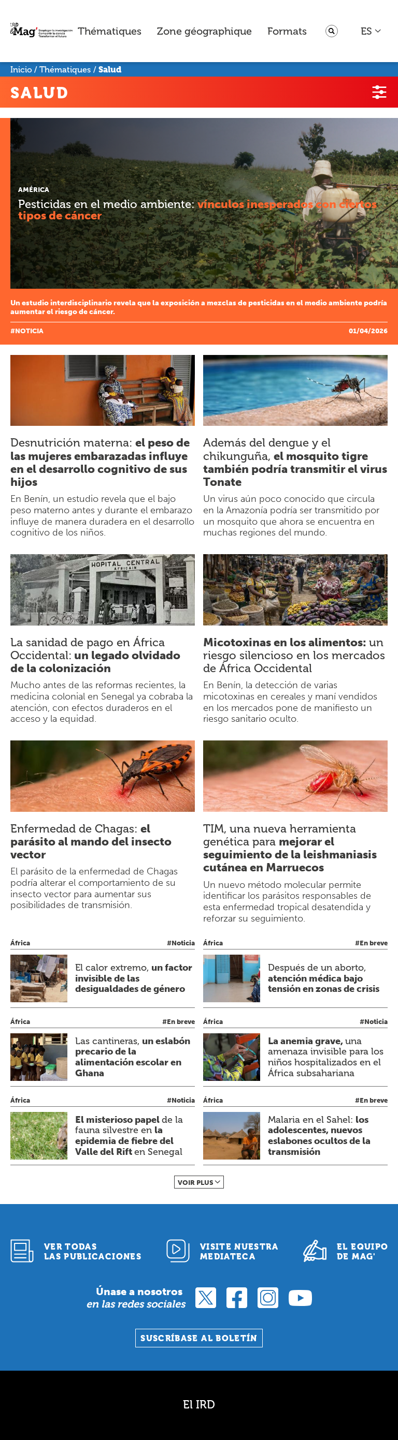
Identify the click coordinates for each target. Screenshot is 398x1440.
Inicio (21, 70)
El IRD (199, 1405)
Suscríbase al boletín (198, 1338)
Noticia (29, 331)
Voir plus (196, 1182)
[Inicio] (41, 31)
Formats (287, 31)
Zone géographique (204, 31)
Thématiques (109, 31)
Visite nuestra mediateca (239, 1251)
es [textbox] (366, 31)
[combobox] (371, 31)
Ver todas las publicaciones (92, 1251)
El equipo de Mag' (362, 1251)
